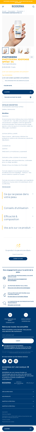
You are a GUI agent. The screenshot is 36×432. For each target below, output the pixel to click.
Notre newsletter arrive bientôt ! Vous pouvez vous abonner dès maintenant (16, 330)
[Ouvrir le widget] (18, 429)
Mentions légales (6, 414)
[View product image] (18, 30)
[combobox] (18, 85)
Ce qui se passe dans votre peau (16, 196)
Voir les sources (6, 186)
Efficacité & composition (11, 218)
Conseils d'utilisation (16, 208)
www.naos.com (7, 379)
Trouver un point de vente (12, 97)
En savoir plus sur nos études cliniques (18, 296)
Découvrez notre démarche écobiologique (19, 287)
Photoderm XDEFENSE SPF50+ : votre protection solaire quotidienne (18, 2)
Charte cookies (6, 419)
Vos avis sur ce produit (17, 227)
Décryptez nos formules (14, 305)
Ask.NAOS (5, 412)
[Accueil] (18, 6)
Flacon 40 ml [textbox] (8, 85)
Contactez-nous (10, 322)
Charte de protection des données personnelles (19, 352)
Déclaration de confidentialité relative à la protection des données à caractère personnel (17, 417)
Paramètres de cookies (8, 421)
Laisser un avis (18, 258)
